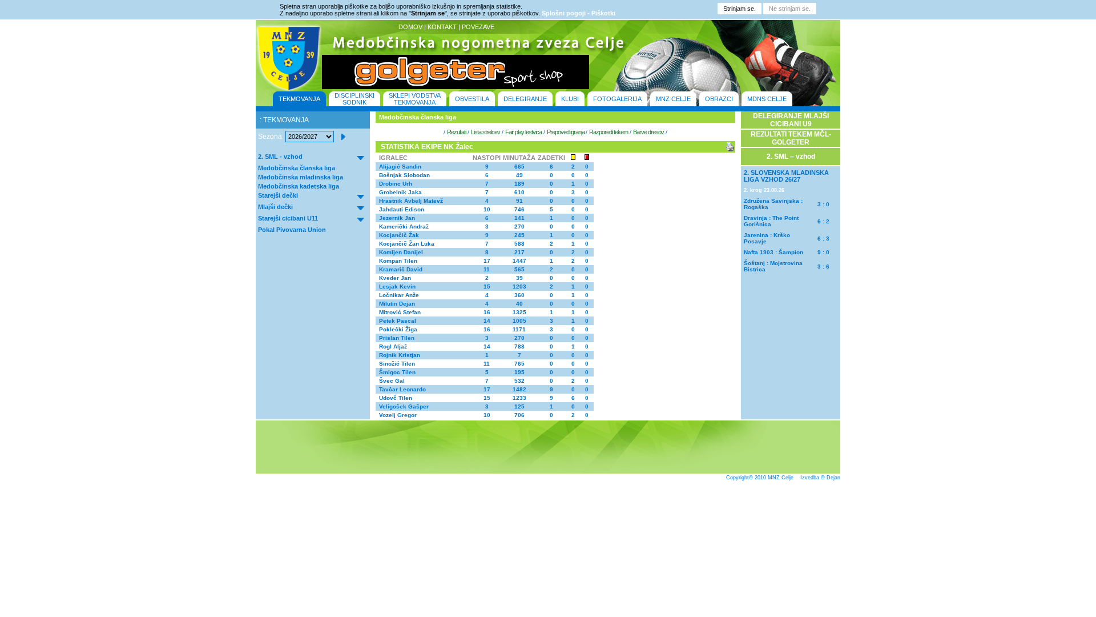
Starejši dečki (278, 195)
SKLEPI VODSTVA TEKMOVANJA (415, 99)
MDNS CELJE (767, 98)
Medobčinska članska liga (296, 168)
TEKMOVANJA (299, 98)
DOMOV (410, 26)
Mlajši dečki (275, 206)
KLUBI (570, 98)
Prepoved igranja (566, 132)
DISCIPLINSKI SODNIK (354, 99)
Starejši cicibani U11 (288, 218)
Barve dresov (648, 132)
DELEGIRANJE (525, 98)
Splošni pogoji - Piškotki (578, 13)
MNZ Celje (780, 477)
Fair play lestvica (523, 132)
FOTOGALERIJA (617, 98)
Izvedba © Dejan (820, 477)
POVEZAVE (478, 26)
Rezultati (456, 132)
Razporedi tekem (608, 132)
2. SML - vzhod (280, 156)
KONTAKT (442, 26)
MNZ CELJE (673, 98)
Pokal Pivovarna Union (292, 229)
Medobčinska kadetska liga (298, 186)
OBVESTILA (472, 98)
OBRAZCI (719, 98)
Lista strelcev (485, 132)
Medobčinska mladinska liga (300, 177)
